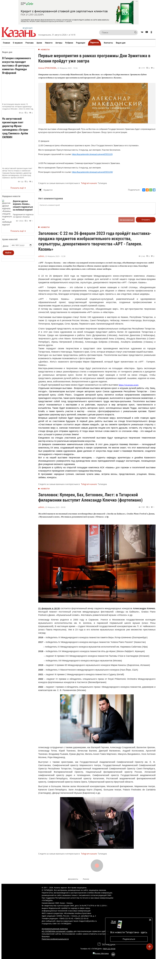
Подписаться (129, 939)
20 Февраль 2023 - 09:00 (55, 507)
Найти (8, 253)
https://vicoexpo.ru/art (128, 385)
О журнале (18, 43)
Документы (73, 879)
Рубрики (69, 43)
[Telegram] (154, 189)
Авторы (58, 43)
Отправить (146, 220)
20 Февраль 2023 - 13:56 (67, 68)
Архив (39, 43)
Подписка (94, 42)
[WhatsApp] (150, 189)
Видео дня (120, 43)
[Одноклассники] (147, 189)
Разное (86, 879)
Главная (6, 43)
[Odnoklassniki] (151, 32)
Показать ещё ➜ (18, 187)
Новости (48, 43)
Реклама (29, 43)
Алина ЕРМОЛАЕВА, (47, 68)
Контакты (108, 43)
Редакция (80, 43)
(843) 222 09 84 (109, 948)
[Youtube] (146, 32)
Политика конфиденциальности (55, 939)
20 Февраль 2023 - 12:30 (55, 256)
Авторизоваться (126, 220)
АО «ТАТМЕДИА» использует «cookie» (57, 931)
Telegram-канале (89, 183)
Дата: (6, 246)
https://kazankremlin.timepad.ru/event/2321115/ (92, 154)
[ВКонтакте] (143, 189)
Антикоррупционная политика (55, 929)
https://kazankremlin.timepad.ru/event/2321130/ (92, 172)
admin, (41, 256)
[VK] (142, 32)
